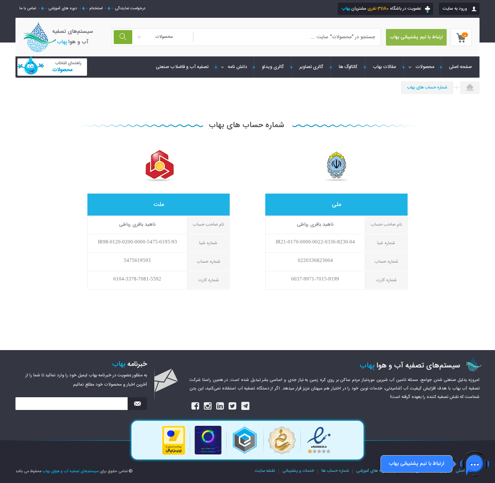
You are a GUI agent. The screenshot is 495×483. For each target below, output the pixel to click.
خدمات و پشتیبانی (298, 471)
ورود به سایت (455, 8)
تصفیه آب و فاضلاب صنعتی (182, 67)
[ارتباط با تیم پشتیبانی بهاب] (474, 463)
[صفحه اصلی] (469, 88)
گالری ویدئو (273, 67)
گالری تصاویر (311, 67)
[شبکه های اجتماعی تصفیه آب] (196, 406)
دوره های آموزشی (62, 8)
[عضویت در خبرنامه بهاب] (137, 403)
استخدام (95, 8)
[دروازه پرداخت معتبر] (173, 454)
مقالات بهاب (384, 67)
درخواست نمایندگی (130, 8)
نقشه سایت (265, 471)
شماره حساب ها (335, 471)
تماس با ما (27, 8)
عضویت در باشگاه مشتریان (381, 8)
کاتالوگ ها (348, 67)
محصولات (424, 67)
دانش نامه (237, 67)
